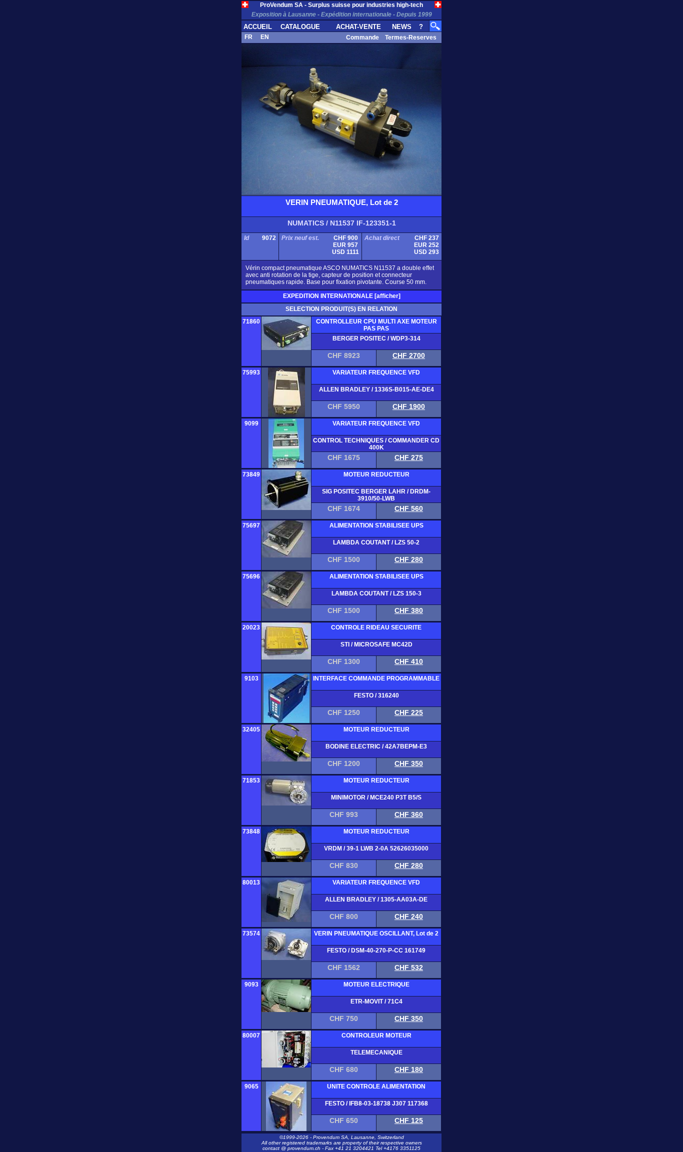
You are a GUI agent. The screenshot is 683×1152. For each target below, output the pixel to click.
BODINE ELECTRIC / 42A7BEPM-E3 (376, 746)
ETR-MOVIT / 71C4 (376, 1001)
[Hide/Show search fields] (436, 24)
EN (264, 37)
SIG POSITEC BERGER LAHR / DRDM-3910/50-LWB (376, 495)
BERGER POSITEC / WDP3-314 (376, 338)
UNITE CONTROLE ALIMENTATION (376, 1086)
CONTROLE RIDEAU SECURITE (376, 627)
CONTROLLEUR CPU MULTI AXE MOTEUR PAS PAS (376, 325)
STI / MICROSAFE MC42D (376, 644)
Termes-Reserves (410, 37)
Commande (362, 37)
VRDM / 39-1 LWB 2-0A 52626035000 (376, 848)
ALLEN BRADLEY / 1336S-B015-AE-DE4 (376, 389)
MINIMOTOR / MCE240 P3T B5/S (376, 797)
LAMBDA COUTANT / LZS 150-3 (377, 593)
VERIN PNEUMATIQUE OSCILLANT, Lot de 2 (376, 933)
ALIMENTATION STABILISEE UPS (377, 525)
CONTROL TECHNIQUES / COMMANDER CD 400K (376, 444)
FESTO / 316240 (376, 695)
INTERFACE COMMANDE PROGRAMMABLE (376, 678)
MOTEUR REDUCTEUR (377, 474)
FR (248, 37)
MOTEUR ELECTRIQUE (377, 984)
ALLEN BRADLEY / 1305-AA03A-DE (376, 899)
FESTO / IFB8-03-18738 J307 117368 (376, 1103)
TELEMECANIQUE (376, 1052)
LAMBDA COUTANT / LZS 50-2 (376, 542)
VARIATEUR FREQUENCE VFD (376, 372)
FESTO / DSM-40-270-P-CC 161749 (376, 950)
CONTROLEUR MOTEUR (377, 1035)
